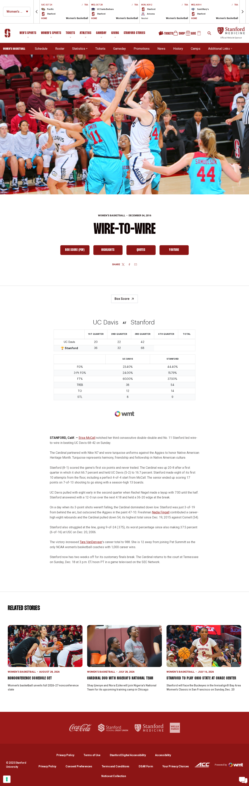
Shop (177, 34)
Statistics (78, 48)
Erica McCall (87, 438)
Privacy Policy (68, 755)
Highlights (112, 250)
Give (189, 34)
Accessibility (163, 755)
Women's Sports (51, 33)
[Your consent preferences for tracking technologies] (7, 779)
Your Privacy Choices (175, 766)
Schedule (41, 48)
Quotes (146, 250)
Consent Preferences (79, 766)
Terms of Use (91, 755)
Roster (59, 48)
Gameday (101, 33)
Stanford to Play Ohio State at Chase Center (201, 678)
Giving (115, 33)
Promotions (142, 48)
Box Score (122, 299)
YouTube (179, 250)
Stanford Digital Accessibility (131, 755)
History (178, 48)
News (161, 48)
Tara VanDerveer (91, 542)
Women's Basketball (111, 215)
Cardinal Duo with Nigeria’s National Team (120, 678)
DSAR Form (146, 766)
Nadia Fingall (160, 512)
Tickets (70, 33)
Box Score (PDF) (77, 250)
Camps (195, 48)
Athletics (85, 33)
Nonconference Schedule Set (30, 678)
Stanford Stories (134, 33)
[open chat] (243, 780)
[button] (36, 11)
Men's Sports (28, 33)
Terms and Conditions (115, 766)
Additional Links (219, 48)
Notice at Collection (113, 776)
